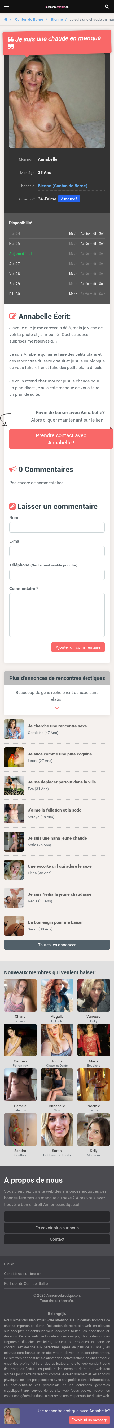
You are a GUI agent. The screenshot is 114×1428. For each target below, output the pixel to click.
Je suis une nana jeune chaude (57, 838)
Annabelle (57, 1106)
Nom (13, 517)
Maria (93, 1061)
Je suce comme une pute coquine (60, 753)
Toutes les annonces (57, 944)
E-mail (15, 541)
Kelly (94, 1150)
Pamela (20, 1106)
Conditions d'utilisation (22, 1274)
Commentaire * (23, 588)
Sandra (20, 1150)
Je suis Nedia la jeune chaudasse (59, 894)
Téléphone (43, 564)
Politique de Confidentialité (26, 1283)
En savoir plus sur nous (57, 1227)
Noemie (93, 1106)
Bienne (57, 19)
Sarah (57, 1150)
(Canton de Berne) (69, 185)
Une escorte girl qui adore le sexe (60, 866)
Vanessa (93, 1016)
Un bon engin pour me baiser (55, 922)
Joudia (57, 1061)
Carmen (20, 1061)
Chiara (20, 1016)
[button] (57, 100)
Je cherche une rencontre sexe (57, 725)
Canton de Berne (29, 19)
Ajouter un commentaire (78, 647)
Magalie (56, 1016)
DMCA (9, 1264)
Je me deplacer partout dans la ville (62, 782)
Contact (57, 1239)
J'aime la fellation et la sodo (54, 810)
